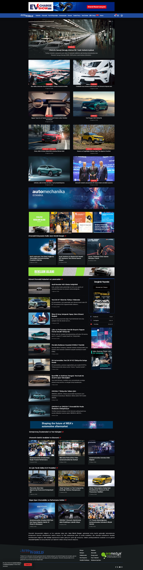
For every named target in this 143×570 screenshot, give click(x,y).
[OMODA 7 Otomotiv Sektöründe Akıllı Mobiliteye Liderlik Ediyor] (71, 511)
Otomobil (52, 149)
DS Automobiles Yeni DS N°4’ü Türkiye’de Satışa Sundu (69, 361)
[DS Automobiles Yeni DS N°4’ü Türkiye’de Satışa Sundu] (39, 365)
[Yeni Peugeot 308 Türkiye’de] (94, 103)
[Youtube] (102, 324)
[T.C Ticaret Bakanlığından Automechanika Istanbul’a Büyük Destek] (101, 511)
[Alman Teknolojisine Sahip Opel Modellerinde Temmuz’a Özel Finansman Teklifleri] (101, 478)
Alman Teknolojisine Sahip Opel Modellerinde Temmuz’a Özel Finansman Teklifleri (99, 490)
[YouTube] (120, 567)
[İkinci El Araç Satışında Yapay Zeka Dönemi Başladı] (39, 319)
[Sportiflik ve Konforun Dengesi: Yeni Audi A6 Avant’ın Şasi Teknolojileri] (39, 380)
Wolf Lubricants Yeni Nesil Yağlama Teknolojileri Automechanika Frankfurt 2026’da (42, 258)
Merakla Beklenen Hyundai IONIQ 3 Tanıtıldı (68, 345)
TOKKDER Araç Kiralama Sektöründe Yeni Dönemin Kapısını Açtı (94, 86)
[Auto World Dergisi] (26, 15)
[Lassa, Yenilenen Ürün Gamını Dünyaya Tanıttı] (101, 246)
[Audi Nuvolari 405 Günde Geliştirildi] (39, 288)
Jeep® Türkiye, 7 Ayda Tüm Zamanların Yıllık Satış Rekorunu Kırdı (72, 50)
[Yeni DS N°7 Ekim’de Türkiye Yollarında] (39, 303)
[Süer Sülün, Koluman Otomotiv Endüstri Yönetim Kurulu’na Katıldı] (49, 72)
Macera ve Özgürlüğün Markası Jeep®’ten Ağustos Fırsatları (94, 151)
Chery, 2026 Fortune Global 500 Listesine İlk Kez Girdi (49, 151)
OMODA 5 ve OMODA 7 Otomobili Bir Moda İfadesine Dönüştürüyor (68, 408)
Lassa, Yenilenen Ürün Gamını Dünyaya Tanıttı (98, 257)
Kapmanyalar (97, 149)
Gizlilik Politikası (16, 562)
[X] (118, 567)
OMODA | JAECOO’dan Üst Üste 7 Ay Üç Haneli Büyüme (49, 183)
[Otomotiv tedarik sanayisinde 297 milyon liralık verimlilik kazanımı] (94, 168)
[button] (28, 564)
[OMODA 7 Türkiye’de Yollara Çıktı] (39, 395)
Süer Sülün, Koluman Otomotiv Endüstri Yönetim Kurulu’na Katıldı (49, 86)
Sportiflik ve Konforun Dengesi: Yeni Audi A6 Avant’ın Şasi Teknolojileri (68, 377)
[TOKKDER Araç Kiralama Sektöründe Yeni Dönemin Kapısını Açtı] (94, 72)
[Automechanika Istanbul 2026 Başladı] (101, 448)
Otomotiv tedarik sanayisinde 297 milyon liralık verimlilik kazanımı (94, 183)
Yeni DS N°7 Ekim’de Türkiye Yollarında (66, 300)
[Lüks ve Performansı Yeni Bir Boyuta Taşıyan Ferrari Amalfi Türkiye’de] (39, 334)
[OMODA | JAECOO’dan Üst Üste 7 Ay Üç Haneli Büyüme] (49, 168)
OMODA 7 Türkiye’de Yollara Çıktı (64, 391)
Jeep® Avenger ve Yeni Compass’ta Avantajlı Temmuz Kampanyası (71, 489)
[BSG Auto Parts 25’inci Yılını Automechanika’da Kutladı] (71, 448)
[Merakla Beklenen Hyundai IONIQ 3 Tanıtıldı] (39, 349)
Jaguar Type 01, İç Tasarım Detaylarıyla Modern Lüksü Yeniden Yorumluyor (49, 118)
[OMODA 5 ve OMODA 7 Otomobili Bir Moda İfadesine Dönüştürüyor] (39, 411)
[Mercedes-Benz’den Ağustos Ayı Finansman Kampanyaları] (41, 478)
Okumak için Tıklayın (101, 287)
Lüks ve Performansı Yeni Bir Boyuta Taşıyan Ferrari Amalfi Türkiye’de (68, 331)
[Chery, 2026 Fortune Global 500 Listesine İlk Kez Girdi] (49, 137)
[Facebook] (102, 316)
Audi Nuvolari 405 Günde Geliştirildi (65, 284)
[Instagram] (102, 320)
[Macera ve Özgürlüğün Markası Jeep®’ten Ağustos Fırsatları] (94, 137)
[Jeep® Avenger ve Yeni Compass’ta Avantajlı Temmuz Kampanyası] (71, 478)
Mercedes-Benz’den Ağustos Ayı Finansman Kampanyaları (41, 490)
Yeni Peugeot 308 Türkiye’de (94, 118)
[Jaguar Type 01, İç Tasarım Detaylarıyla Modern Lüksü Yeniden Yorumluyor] (49, 103)
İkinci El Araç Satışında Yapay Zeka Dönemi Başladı (68, 315)
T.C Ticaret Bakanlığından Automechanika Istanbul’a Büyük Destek (100, 522)
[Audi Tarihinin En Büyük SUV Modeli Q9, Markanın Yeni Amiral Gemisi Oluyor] (71, 246)
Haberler (71, 47)
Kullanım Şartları (8, 564)
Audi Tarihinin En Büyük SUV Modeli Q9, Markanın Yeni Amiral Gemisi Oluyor (71, 258)
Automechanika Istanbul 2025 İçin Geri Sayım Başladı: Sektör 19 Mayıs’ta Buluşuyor (41, 522)
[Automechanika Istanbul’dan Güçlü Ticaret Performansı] (41, 448)
